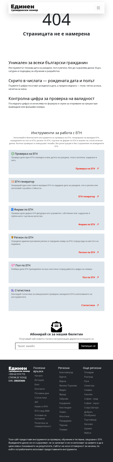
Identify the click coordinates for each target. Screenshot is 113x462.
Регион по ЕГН (87, 252)
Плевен (63, 429)
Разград (88, 376)
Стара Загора (91, 407)
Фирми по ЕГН (86, 224)
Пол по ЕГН (89, 277)
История (39, 380)
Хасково (88, 424)
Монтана (64, 416)
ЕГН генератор (86, 196)
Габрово (63, 398)
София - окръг (91, 403)
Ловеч (62, 411)
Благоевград (66, 372)
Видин (62, 389)
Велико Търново (68, 385)
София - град (91, 398)
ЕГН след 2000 (42, 410)
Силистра (89, 385)
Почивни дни (42, 393)
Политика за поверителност (43, 424)
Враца (62, 394)
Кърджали (64, 403)
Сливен (88, 389)
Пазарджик (65, 420)
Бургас (63, 376)
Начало (39, 375)
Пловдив (89, 372)
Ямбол (87, 432)
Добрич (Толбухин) (90, 413)
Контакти (40, 388)
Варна (62, 381)
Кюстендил (65, 407)
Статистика (88, 305)
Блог (37, 384)
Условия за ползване (40, 417)
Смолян (88, 394)
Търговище (90, 419)
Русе (86, 381)
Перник (63, 425)
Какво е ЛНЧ (41, 406)
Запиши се (88, 346)
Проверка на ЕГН (85, 168)
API (36, 402)
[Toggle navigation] (98, 8)
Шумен (88, 428)
